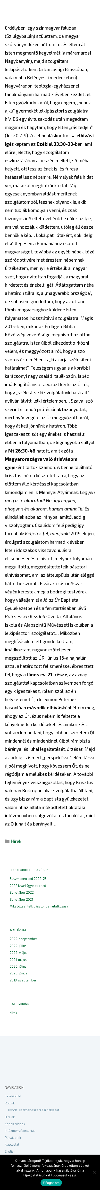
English (10, 1151)
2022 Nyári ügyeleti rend (28, 886)
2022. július (18, 946)
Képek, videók (15, 1124)
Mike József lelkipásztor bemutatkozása (39, 906)
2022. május (18, 953)
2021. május (18, 960)
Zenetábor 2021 (21, 899)
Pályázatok (13, 1138)
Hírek (16, 841)
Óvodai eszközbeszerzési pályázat (33, 1110)
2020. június (18, 973)
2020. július (18, 966)
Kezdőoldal (13, 1096)
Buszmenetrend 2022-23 (28, 879)
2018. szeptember (23, 980)
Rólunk (10, 1103)
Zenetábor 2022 (22, 892)
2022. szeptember (23, 939)
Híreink (10, 1117)
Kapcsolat (12, 1144)
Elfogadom (51, 1183)
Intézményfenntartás (20, 1131)
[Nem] (94, 1172)
